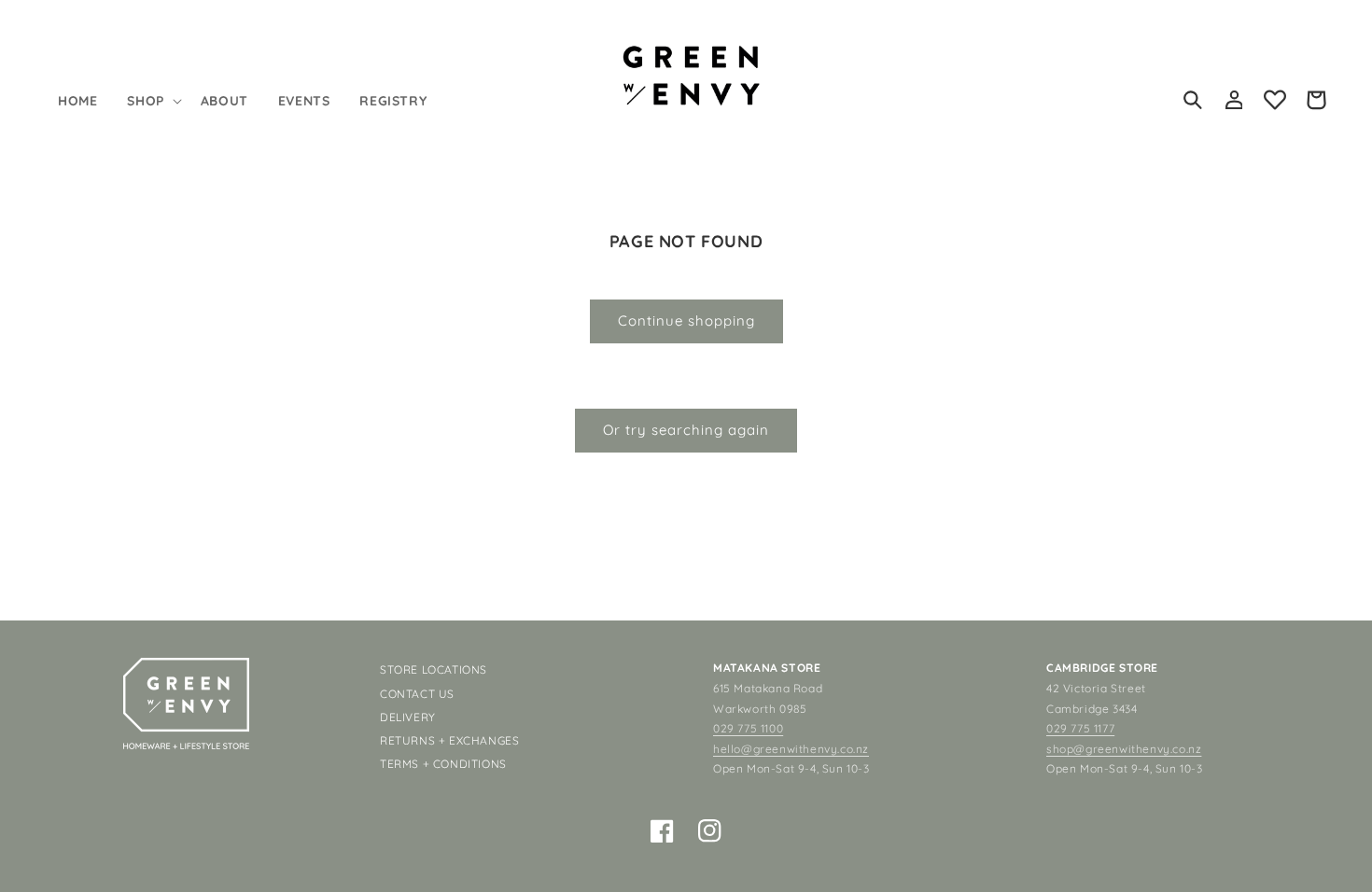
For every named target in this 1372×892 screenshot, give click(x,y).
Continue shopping (686, 320)
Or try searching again (686, 430)
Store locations (433, 669)
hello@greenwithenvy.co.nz (791, 749)
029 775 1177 (1080, 728)
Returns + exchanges (449, 740)
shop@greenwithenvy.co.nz (1123, 749)
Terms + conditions (443, 764)
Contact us (417, 694)
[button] (152, 100)
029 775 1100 (748, 728)
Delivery (408, 717)
